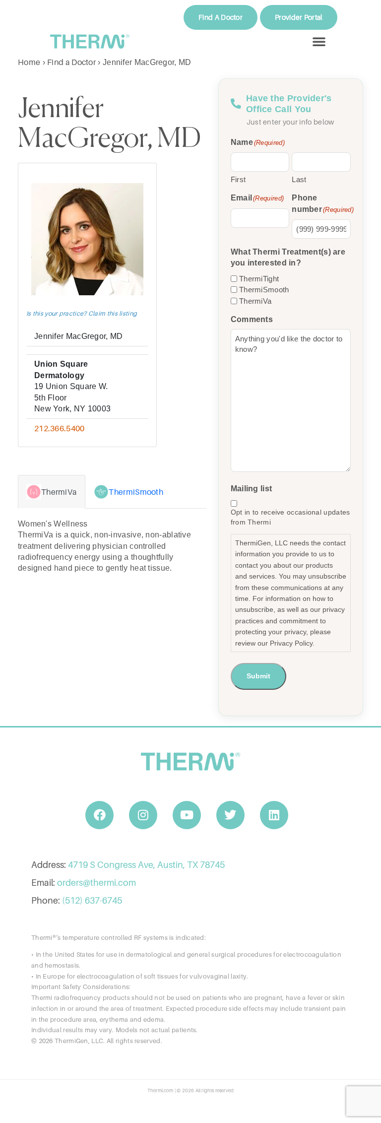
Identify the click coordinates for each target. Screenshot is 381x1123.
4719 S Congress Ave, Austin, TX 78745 (146, 864)
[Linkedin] (274, 815)
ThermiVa (255, 301)
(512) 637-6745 (92, 900)
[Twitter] (230, 815)
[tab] (51, 492)
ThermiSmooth (264, 289)
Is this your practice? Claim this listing (81, 313)
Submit (258, 676)
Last (299, 179)
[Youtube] (187, 815)
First (238, 179)
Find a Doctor (71, 62)
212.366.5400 (59, 428)
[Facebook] (99, 815)
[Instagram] (143, 815)
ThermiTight (259, 278)
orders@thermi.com (96, 882)
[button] (319, 41)
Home (29, 62)
